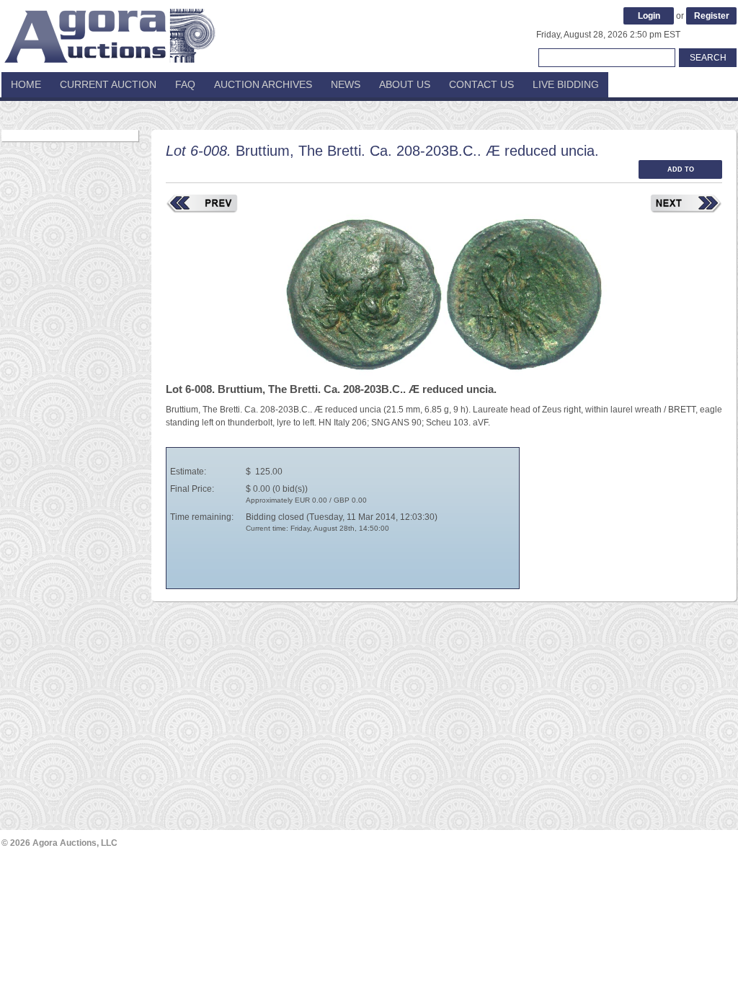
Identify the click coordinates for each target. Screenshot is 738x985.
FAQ (185, 84)
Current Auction (108, 84)
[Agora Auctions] (109, 29)
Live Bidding (566, 84)
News (345, 84)
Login (649, 16)
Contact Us (481, 84)
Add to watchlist (680, 172)
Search (708, 58)
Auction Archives (263, 84)
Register (711, 16)
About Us (404, 84)
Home (26, 84)
